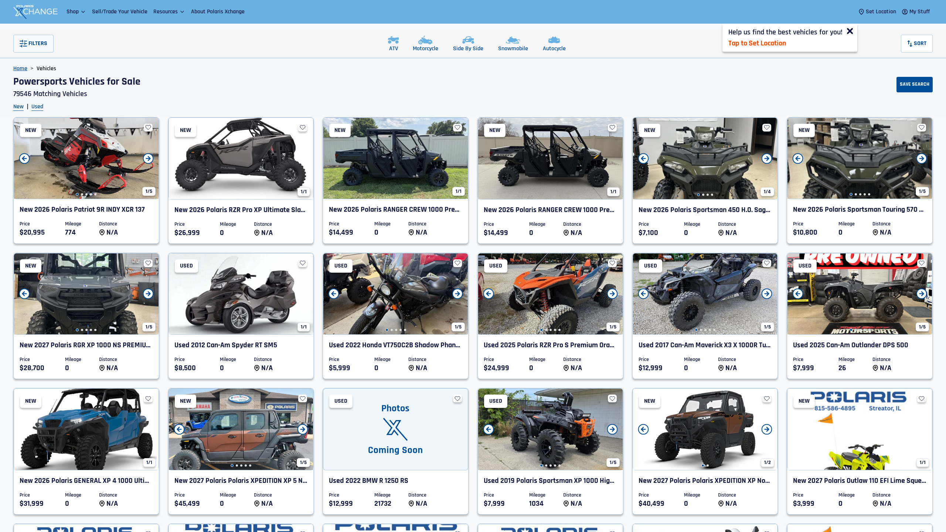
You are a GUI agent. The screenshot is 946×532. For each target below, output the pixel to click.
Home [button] (20, 68)
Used (37, 106)
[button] (76, 11)
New (18, 106)
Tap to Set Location (757, 43)
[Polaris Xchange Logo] (35, 12)
